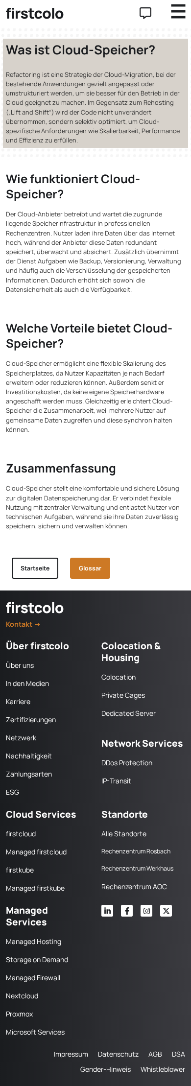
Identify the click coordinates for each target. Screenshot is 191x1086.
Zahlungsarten (29, 774)
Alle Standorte (123, 833)
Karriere (18, 701)
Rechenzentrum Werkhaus (137, 868)
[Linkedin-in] (107, 911)
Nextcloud (22, 995)
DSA (178, 1054)
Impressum (71, 1054)
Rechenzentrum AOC (134, 886)
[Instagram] (146, 911)
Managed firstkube (35, 888)
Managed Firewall (33, 977)
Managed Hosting (33, 941)
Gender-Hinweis (105, 1069)
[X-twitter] (166, 911)
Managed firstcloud (36, 851)
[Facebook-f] (127, 911)
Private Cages (123, 695)
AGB (155, 1054)
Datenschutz (118, 1054)
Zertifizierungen (31, 719)
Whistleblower (163, 1069)
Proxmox (19, 1013)
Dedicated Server (128, 713)
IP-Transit (116, 780)
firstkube (20, 869)
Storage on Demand (37, 959)
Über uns (20, 665)
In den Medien (27, 683)
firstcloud (21, 833)
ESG (12, 792)
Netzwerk (21, 737)
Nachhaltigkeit (29, 755)
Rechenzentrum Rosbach (135, 851)
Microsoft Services (35, 1032)
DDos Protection (126, 762)
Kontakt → (23, 624)
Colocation (118, 677)
